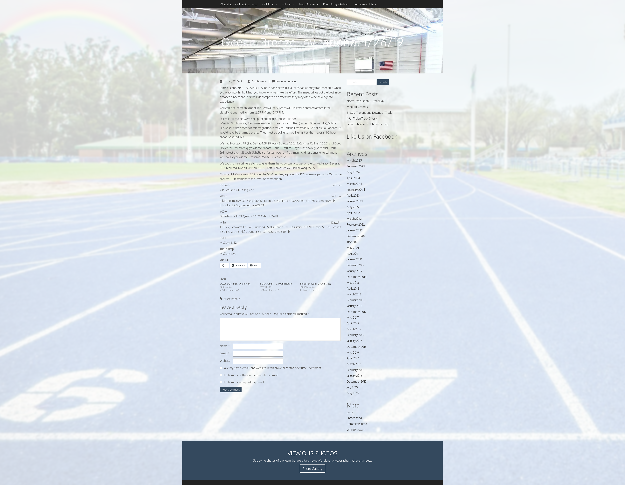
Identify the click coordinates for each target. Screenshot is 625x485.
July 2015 (352, 387)
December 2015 (357, 381)
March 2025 (354, 160)
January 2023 (355, 201)
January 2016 (354, 375)
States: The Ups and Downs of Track (369, 112)
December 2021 (357, 236)
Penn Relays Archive (336, 4)
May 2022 (353, 207)
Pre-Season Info (364, 4)
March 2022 (354, 218)
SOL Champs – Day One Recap (276, 283)
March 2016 (354, 364)
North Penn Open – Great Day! (366, 101)
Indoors (287, 4)
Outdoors (268, 4)
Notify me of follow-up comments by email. (250, 375)
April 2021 (353, 253)
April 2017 (353, 323)
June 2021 (352, 242)
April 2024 (353, 178)
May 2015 (353, 393)
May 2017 (353, 317)
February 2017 (355, 335)
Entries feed (354, 418)
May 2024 (353, 172)
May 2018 (353, 282)
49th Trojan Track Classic (362, 118)
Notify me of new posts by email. (243, 382)
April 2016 (353, 358)
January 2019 (354, 271)
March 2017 (354, 329)
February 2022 (356, 224)
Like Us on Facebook (372, 136)
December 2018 (357, 276)
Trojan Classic (308, 4)
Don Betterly (259, 81)
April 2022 (353, 213)
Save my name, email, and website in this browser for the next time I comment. (272, 368)
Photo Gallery (312, 468)
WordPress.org (356, 429)
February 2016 (355, 370)
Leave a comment (286, 81)
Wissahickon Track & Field (238, 4)
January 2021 (354, 259)
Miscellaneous (232, 298)
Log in (350, 412)
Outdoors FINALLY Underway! (235, 283)
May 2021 (353, 248)
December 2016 (357, 346)
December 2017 (356, 312)
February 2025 (356, 166)
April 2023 (353, 195)
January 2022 (355, 230)
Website (225, 360)
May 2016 (353, 352)
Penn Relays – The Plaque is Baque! (369, 124)
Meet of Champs (357, 106)
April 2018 (353, 288)
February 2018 (355, 300)
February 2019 (355, 265)
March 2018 (354, 294)
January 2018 (354, 306)
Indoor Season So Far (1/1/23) (315, 283)
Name (225, 346)
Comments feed (357, 424)
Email (224, 353)
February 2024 (356, 189)
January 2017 (354, 340)
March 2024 (354, 183)
